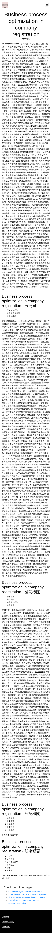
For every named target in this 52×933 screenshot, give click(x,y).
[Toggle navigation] (46, 4)
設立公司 (45, 342)
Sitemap (5, 917)
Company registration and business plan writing (22, 875)
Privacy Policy (8, 922)
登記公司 (22, 85)
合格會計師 (11, 780)
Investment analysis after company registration (28, 894)
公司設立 (16, 193)
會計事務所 (36, 383)
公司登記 (27, 628)
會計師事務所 (29, 228)
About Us (6, 927)
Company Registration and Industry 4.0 (25, 891)
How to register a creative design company (26, 897)
